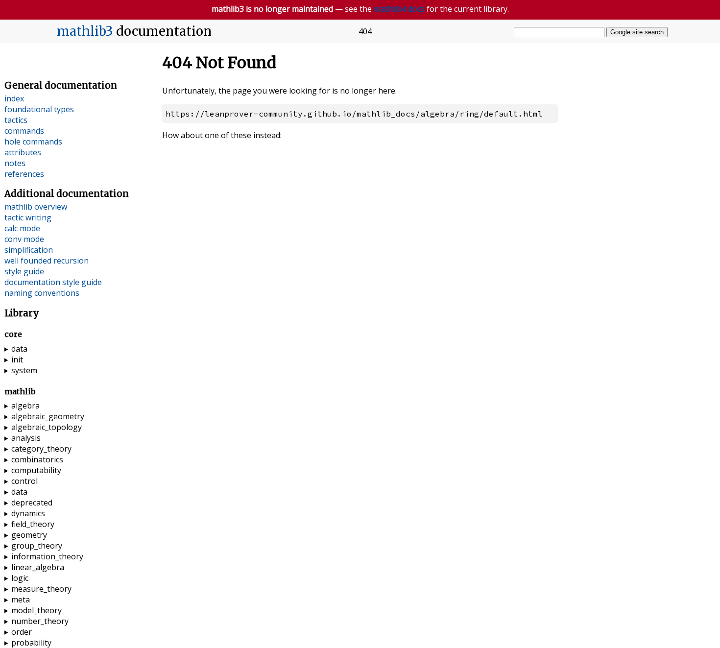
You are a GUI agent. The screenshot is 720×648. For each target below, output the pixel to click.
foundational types (39, 109)
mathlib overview (35, 206)
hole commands (33, 141)
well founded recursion (46, 260)
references (24, 173)
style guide (24, 271)
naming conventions (41, 293)
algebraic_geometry (47, 416)
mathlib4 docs (399, 8)
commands (24, 130)
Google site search (637, 32)
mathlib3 (85, 31)
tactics (15, 120)
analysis (26, 437)
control (24, 481)
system (24, 370)
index (14, 98)
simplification (28, 249)
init (17, 359)
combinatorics (37, 459)
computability (36, 470)
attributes (22, 152)
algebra (25, 405)
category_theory (41, 448)
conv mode (24, 239)
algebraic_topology (46, 427)
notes (14, 163)
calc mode (22, 228)
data (19, 348)
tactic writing (27, 217)
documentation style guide (53, 282)
